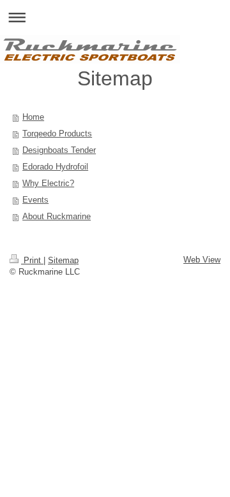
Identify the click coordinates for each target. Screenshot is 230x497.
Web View (201, 259)
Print (32, 260)
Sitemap (63, 260)
